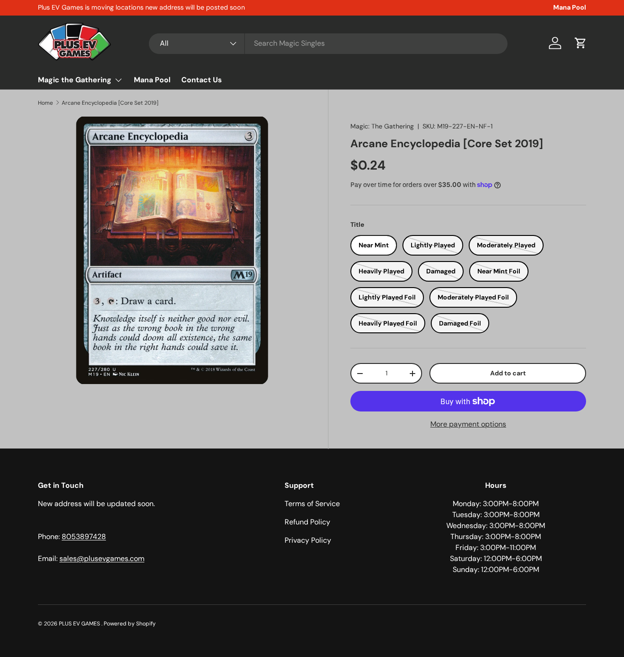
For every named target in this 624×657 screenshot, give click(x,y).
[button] (581, 43)
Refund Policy (307, 522)
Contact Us (201, 80)
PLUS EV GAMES (80, 623)
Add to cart (508, 373)
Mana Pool (569, 7)
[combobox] (328, 43)
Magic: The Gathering (382, 126)
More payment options (468, 424)
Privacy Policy (308, 540)
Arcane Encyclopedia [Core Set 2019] (110, 103)
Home (45, 103)
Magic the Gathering (74, 80)
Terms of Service (312, 503)
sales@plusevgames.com (101, 558)
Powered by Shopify (130, 623)
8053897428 (84, 536)
